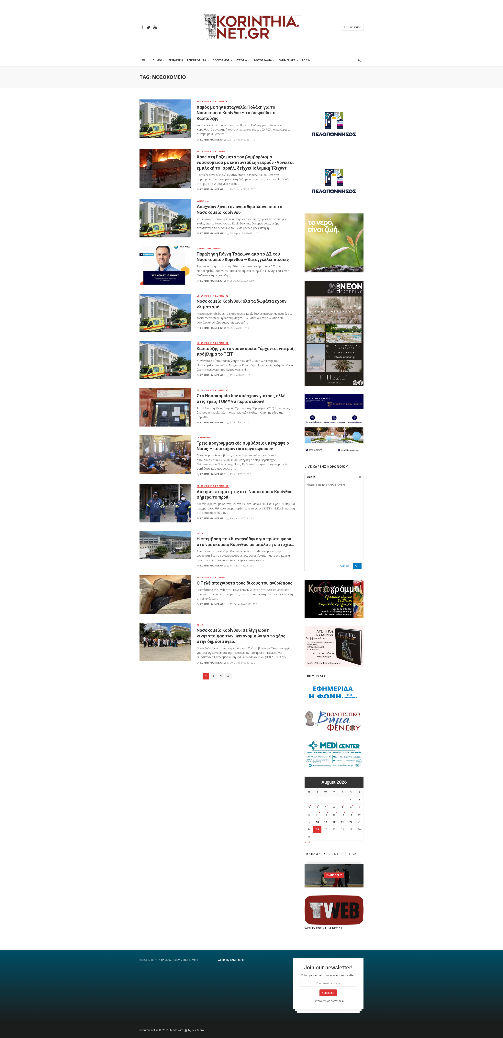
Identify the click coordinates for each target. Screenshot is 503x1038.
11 (317, 814)
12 (325, 814)
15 (350, 814)
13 (334, 814)
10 (308, 814)
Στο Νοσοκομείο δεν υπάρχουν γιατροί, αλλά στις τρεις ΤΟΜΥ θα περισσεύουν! (241, 398)
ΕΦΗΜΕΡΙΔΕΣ (286, 60)
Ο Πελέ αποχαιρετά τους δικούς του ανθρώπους (245, 583)
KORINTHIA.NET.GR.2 (213, 139)
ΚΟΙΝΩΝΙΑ (203, 201)
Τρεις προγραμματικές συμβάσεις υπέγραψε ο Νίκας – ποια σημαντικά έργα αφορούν (243, 446)
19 (325, 822)
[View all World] (334, 875)
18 (317, 822)
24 (308, 829)
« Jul (307, 842)
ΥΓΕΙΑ (200, 533)
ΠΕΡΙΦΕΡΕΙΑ (175, 60)
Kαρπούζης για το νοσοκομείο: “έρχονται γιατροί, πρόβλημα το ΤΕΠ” (246, 351)
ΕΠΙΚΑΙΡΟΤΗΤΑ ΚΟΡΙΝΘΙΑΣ (213, 101)
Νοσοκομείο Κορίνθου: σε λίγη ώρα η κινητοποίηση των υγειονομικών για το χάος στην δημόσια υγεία (241, 636)
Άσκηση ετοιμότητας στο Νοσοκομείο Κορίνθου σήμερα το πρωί (245, 494)
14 (342, 814)
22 (350, 822)
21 (342, 822)
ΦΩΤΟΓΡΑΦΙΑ (262, 60)
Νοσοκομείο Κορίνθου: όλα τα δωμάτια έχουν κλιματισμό (241, 304)
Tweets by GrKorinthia (230, 960)
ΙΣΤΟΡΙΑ (241, 60)
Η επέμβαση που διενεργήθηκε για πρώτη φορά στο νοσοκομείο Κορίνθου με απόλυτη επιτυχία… (245, 541)
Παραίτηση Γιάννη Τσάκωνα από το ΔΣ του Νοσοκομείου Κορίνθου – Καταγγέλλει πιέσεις (243, 257)
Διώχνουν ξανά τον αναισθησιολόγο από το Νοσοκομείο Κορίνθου (239, 209)
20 (334, 822)
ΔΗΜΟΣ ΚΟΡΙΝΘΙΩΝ (209, 248)
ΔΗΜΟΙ (157, 60)
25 (317, 829)
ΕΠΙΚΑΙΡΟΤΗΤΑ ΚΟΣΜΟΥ (211, 151)
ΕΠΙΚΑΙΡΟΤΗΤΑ (196, 60)
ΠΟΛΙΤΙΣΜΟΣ (221, 60)
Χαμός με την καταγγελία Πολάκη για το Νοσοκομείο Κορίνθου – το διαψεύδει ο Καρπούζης (236, 113)
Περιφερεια (204, 437)
